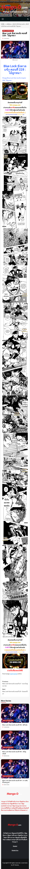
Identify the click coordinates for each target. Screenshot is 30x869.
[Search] (28, 19)
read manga (13, 674)
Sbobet (15, 846)
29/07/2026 (6, 784)
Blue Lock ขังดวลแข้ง (8, 30)
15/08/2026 (6, 727)
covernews (24, 863)
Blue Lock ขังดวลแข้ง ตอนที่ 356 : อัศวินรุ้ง (14, 725)
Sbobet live (15, 850)
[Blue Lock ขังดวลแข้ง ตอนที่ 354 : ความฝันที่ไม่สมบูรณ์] (15, 768)
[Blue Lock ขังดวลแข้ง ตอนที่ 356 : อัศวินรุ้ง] (15, 713)
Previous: (15, 684)
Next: (15, 691)
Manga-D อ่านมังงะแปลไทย (15, 12)
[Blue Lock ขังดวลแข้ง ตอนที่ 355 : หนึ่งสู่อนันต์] (15, 740)
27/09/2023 (6, 38)
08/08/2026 (6, 756)
